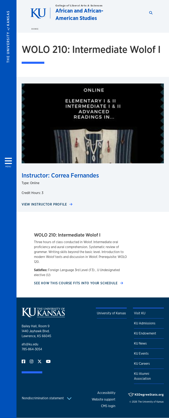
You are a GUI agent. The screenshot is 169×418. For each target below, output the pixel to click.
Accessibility (106, 393)
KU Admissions (144, 323)
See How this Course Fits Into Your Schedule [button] (76, 283)
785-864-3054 (32, 349)
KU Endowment (145, 333)
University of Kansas (111, 313)
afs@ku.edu (30, 344)
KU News (140, 343)
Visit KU (139, 313)
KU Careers (142, 363)
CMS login (108, 406)
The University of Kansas (151, 401)
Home (34, 28)
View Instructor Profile (45, 204)
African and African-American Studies (79, 14)
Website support (103, 399)
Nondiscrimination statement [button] (43, 398)
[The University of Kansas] (43, 315)
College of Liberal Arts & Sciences (79, 5)
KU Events (141, 353)
